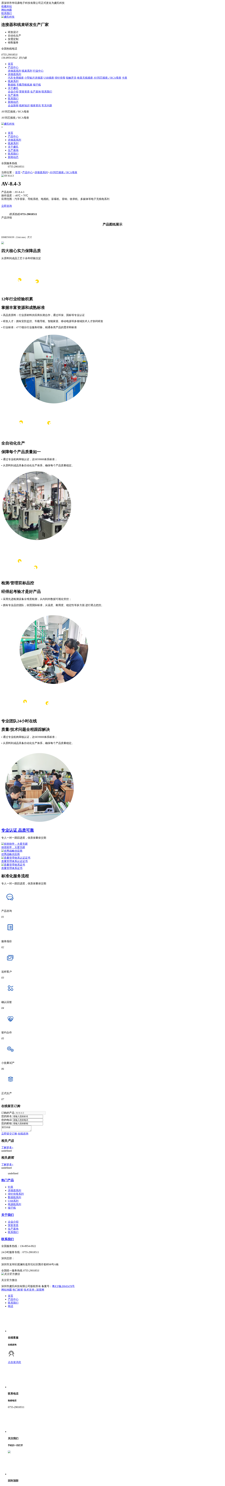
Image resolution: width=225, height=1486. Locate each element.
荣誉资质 (24, 91)
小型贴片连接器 (33, 77)
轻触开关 (71, 77)
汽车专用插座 (16, 77)
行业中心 (38, 70)
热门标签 (18, 1289)
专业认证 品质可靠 (17, 830)
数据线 (12, 84)
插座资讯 (35, 105)
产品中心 (13, 67)
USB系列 (13, 1200)
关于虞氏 (13, 88)
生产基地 (35, 91)
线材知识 (24, 105)
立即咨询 (6, 205)
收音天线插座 (85, 77)
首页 (10, 63)
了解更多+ (7, 1147)
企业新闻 (13, 105)
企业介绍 (13, 91)
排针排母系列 (16, 1193)
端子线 (37, 84)
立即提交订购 (9, 1133)
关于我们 (7, 1215)
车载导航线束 (24, 84)
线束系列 (27, 70)
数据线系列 (14, 1197)
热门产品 (7, 1180)
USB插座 (48, 77)
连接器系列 (14, 70)
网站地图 (6, 9)
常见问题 (47, 105)
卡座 (124, 77)
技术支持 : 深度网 (34, 1289)
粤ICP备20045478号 (63, 1286)
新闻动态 (13, 102)
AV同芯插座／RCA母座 (107, 77)
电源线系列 (14, 1204)
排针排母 (60, 77)
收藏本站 (6, 6)
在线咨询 (23, 1133)
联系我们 (6, 13)
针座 (10, 1187)
